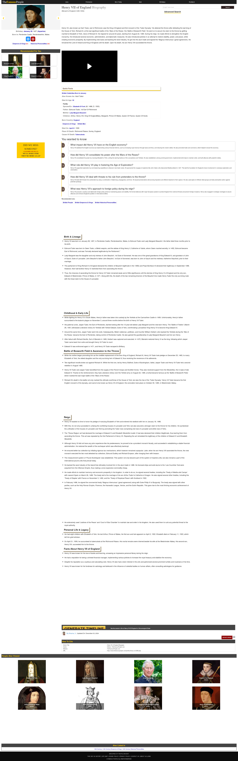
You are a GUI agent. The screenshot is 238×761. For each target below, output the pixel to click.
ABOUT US (143, 756)
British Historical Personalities (105, 202)
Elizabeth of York (79, 106)
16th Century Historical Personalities (133, 749)
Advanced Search (172, 11)
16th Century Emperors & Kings (112, 749)
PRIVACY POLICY (125, 756)
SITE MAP (105, 756)
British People (68, 202)
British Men (82, 124)
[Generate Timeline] (84, 627)
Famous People (113, 759)
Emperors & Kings (19, 44)
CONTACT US (135, 756)
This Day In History (94, 756)
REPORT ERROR (226, 637)
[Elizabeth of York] (15, 60)
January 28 (28, 31)
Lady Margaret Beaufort (78, 113)
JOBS (149, 756)
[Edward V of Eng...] (43, 72)
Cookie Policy (114, 756)
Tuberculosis (80, 134)
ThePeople (13, 1)
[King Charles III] (15, 72)
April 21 (72, 128)
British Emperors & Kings (84, 202)
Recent (126, 753)
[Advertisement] (95, 20)
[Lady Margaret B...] (43, 60)
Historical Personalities (39, 44)
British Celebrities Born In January (74, 93)
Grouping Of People (116, 753)
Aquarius (41, 31)
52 (73, 100)
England (77, 120)
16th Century (98, 749)
